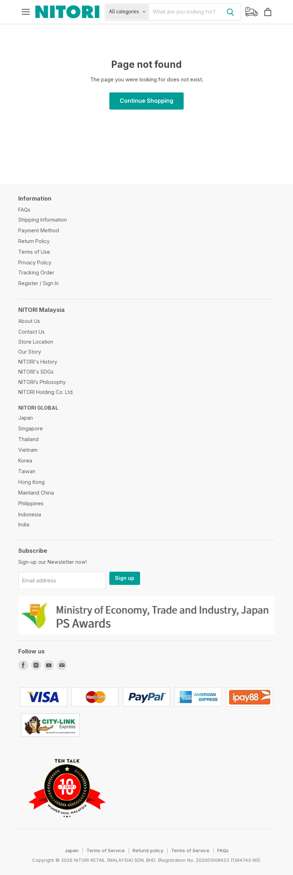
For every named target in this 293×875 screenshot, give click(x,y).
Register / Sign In (38, 283)
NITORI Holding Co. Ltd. (46, 392)
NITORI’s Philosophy (42, 382)
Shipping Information (42, 220)
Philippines (31, 503)
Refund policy (148, 850)
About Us (29, 321)
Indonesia (29, 514)
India (23, 524)
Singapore (30, 428)
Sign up (124, 578)
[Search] (230, 12)
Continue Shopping (146, 100)
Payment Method (38, 230)
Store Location (35, 342)
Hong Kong (31, 482)
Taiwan (26, 471)
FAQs (24, 210)
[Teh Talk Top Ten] (67, 826)
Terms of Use (34, 252)
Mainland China (36, 493)
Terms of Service (105, 850)
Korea (25, 460)
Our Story (29, 352)
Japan (25, 418)
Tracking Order (36, 272)
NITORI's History (37, 362)
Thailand (28, 439)
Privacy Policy (34, 262)
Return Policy (34, 241)
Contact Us (31, 332)
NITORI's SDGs (36, 372)
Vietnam (28, 450)
